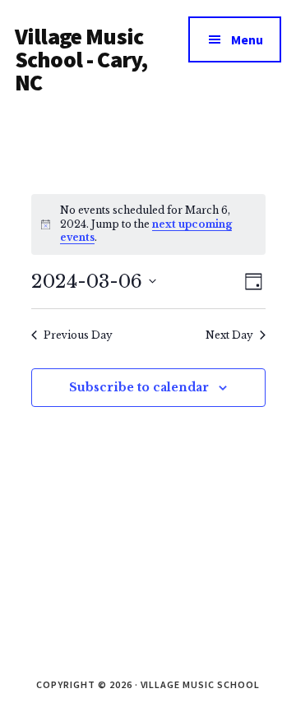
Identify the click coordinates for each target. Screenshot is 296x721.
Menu (247, 39)
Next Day (229, 335)
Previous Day (78, 335)
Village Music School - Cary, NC (81, 59)
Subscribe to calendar (139, 387)
